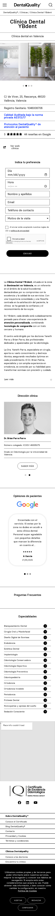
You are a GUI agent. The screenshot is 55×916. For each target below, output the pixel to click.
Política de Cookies (27, 890)
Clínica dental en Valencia (27, 36)
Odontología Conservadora (17, 660)
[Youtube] (35, 802)
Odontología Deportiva (15, 666)
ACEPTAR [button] (18, 900)
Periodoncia (9, 694)
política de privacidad (20, 230)
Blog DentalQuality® (15, 826)
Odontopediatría (12, 677)
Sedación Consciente (14, 711)
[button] (23, 86)
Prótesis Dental (11, 700)
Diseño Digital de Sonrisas (16, 637)
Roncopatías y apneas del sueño (20, 705)
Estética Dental (11, 648)
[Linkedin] (27, 802)
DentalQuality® (10, 12)
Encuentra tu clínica (15, 861)
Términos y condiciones (17, 840)
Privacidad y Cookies (15, 836)
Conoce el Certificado (16, 821)
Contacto (10, 831)
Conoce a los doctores (16, 857)
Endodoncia (9, 643)
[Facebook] (19, 802)
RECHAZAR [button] (36, 900)
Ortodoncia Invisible (14, 688)
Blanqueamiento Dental (15, 626)
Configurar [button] (27, 908)
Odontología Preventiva (16, 671)
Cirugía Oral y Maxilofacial (17, 631)
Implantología (10, 654)
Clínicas (24, 12)
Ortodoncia (9, 683)
